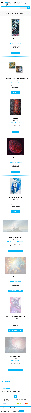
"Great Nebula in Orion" (15, 356)
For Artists (5, 385)
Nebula (15, 39)
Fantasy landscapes (15, 245)
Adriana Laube (16, 202)
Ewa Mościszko (15, 83)
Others (15, 126)
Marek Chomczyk (15, 122)
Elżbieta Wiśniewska (15, 281)
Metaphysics (15, 87)
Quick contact (6, 388)
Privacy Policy (11, 410)
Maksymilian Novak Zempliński (15, 241)
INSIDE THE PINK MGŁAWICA (15, 316)
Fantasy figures (15, 206)
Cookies (7, 400)
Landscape (15, 47)
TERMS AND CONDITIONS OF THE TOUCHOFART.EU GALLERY (14, 399)
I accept (21, 410)
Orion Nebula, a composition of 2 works (15, 78)
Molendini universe (15, 237)
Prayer (15, 277)
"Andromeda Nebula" (15, 197)
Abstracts (15, 325)
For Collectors (6, 381)
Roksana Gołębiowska (15, 162)
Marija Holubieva (15, 360)
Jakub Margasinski (15, 43)
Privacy (4, 400)
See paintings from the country (11, 391)
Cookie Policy (15, 409)
